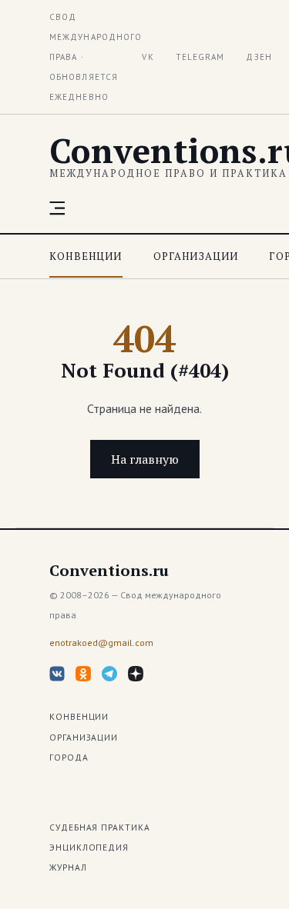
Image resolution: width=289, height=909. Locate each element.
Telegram (200, 57)
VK (147, 57)
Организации (196, 256)
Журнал (68, 867)
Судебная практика (99, 827)
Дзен (258, 57)
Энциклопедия (89, 847)
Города (69, 757)
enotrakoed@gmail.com (101, 642)
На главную (145, 459)
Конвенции (86, 256)
